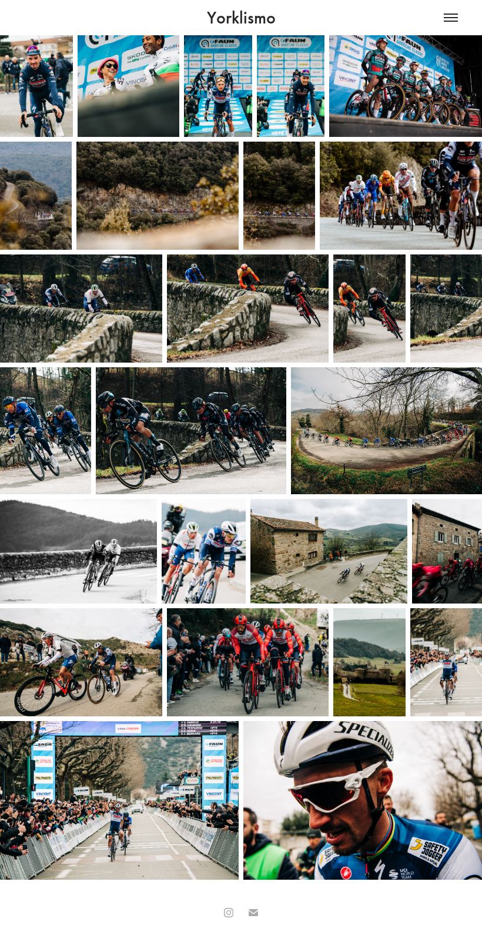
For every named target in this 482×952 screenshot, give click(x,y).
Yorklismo (241, 17)
